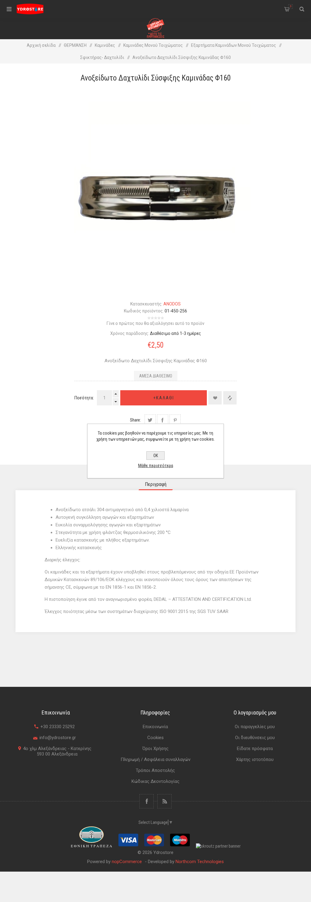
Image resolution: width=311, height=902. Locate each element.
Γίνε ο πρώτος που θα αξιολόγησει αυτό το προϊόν (155, 323)
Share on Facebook (162, 420)
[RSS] (164, 801)
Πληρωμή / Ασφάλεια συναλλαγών (155, 759)
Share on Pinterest (175, 420)
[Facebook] (146, 801)
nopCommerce (127, 861)
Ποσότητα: (84, 398)
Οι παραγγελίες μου (255, 726)
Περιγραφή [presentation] (155, 484)
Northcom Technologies (200, 861)
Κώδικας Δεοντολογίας (155, 781)
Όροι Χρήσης (155, 748)
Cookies (155, 737)
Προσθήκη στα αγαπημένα (215, 398)
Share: (135, 420)
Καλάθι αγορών (290, 6)
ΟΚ (155, 455)
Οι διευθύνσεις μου (255, 737)
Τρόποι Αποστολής (155, 770)
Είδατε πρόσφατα (255, 748)
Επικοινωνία (155, 726)
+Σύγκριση (230, 398)
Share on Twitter (150, 420)
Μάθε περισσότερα (155, 465)
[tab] (156, 484)
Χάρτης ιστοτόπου (255, 759)
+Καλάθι (163, 398)
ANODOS (172, 303)
